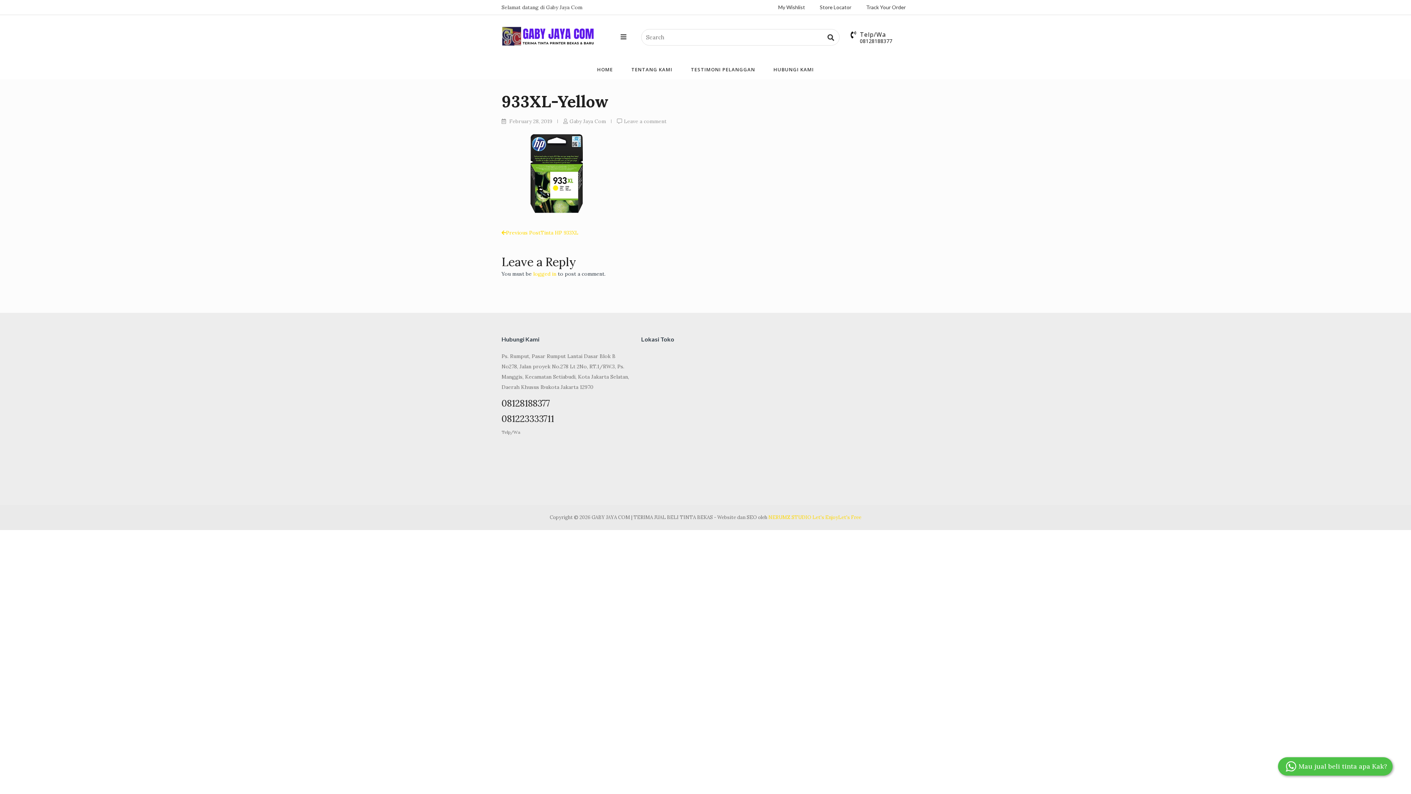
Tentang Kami (651, 69)
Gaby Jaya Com (588, 121)
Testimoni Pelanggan (723, 69)
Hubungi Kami (793, 69)
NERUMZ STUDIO (789, 517)
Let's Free (849, 517)
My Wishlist (791, 7)
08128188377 (876, 40)
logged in (544, 274)
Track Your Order (886, 7)
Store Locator (835, 7)
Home (605, 69)
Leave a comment (645, 121)
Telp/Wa (511, 432)
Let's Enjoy (825, 517)
